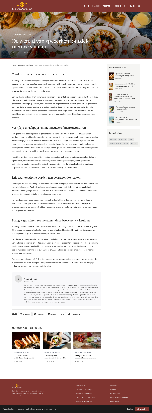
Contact (113, 390)
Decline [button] (130, 409)
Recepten (107, 6)
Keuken (132, 6)
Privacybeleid (115, 393)
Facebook (40, 314)
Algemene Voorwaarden (119, 397)
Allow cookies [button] (142, 409)
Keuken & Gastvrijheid (84, 401)
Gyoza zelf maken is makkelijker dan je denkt (125, 74)
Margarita (122, 139)
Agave (131, 139)
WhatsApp (26, 314)
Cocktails (113, 139)
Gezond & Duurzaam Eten (85, 397)
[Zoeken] (139, 6)
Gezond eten (120, 6)
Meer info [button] (52, 409)
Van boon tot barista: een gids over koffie (125, 108)
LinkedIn (53, 314)
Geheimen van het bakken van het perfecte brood (125, 85)
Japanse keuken (115, 143)
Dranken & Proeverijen (84, 390)
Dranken (96, 6)
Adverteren (114, 401)
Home (86, 6)
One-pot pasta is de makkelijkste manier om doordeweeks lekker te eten (124, 96)
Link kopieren (75, 314)
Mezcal (126, 143)
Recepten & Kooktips (25, 65)
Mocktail (134, 143)
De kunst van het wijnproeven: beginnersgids (126, 118)
